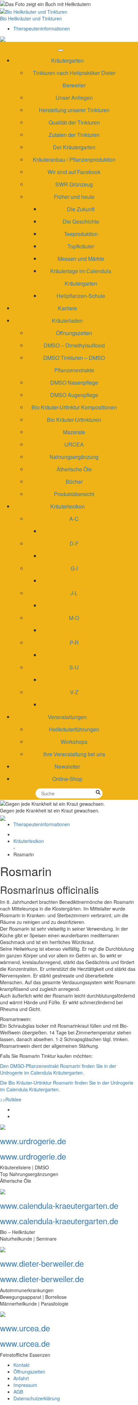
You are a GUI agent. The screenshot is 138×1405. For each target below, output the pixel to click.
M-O (74, 618)
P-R (74, 642)
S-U (74, 667)
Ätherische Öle (74, 469)
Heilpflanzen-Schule (81, 296)
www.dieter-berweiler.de (42, 1263)
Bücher (74, 481)
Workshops (74, 742)
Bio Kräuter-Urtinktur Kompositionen (74, 407)
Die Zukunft (80, 209)
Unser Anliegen (74, 97)
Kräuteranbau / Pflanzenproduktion (74, 159)
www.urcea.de (25, 1328)
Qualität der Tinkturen (74, 122)
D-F (74, 543)
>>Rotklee (10, 1099)
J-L (74, 593)
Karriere (67, 308)
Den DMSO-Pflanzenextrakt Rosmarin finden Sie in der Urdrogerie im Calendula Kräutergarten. (58, 1069)
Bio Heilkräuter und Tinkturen (31, 18)
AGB (18, 1391)
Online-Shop (67, 779)
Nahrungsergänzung (74, 457)
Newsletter (67, 766)
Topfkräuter (80, 246)
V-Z (74, 692)
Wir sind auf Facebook (74, 172)
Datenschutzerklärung (36, 1398)
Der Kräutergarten (74, 147)
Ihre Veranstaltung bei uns (74, 754)
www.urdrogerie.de (33, 1141)
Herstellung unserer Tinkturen (74, 110)
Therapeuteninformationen (41, 28)
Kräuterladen (67, 320)
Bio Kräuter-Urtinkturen (74, 419)
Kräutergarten (67, 60)
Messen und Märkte (81, 258)
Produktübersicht (74, 494)
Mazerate (74, 432)
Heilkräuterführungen (74, 729)
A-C (74, 519)
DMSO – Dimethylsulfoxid (74, 345)
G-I (74, 568)
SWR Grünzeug (74, 184)
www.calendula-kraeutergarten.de (59, 1205)
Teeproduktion (81, 234)
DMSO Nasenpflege (74, 382)
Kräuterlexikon (67, 506)
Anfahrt (21, 1378)
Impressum (25, 1385)
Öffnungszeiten (74, 333)
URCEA (74, 444)
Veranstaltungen (67, 717)
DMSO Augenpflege (74, 395)
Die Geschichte (81, 221)
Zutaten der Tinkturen (74, 135)
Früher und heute (74, 197)
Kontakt (21, 1364)
